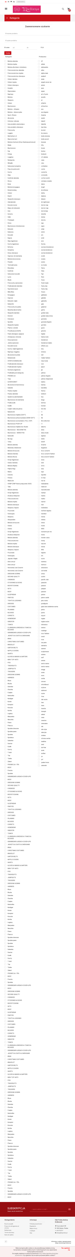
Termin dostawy (9, 1232)
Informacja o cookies (56, 1241)
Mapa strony (33, 1228)
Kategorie (14, 18)
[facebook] (5, 1241)
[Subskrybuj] (69, 1209)
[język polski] (5, 1)
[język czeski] (14, 1)
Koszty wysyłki (8, 1224)
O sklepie (32, 1230)
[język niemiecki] (11, 1)
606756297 (59, 1230)
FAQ (31, 1233)
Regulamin (33, 1226)
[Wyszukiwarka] (62, 9)
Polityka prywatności (36, 1224)
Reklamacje (7, 1230)
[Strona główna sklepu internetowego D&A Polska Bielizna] (27, 9)
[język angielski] (8, 1)
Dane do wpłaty (8, 1235)
